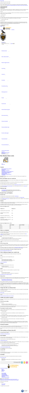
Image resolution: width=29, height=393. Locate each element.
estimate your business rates (5, 198)
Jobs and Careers (4, 103)
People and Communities (5, 121)
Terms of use (3, 376)
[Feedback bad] (27, 362)
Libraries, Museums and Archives (6, 109)
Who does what (4, 169)
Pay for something (4, 373)
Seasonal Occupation (4, 173)
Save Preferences (3, 25)
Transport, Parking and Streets (5, 150)
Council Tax (3, 74)
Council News (3, 68)
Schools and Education (4, 138)
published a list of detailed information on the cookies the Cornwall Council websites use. (17, 5)
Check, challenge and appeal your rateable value (7, 171)
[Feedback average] (24, 362)
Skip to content (2, 0)
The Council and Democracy (5, 144)
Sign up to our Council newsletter (9, 379)
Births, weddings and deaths (5, 56)
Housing (3, 97)
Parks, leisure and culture (5, 115)
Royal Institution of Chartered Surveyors (6, 279)
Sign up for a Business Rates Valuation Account (6, 250)
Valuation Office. (22, 197)
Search (2, 43)
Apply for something (4, 374)
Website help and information (5, 375)
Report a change (2, 292)
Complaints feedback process (3, 340)
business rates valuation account (18, 247)
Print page (3, 164)
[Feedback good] (22, 362)
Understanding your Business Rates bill (6, 174)
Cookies (1, 26)
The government (4, 190)
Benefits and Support (4, 50)
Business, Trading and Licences (5, 62)
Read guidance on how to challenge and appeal (6, 274)
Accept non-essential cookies (4, 6)
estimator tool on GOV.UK (17, 184)
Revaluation (3, 170)
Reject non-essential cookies (4, 7)
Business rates (3, 153)
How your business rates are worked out (6, 168)
